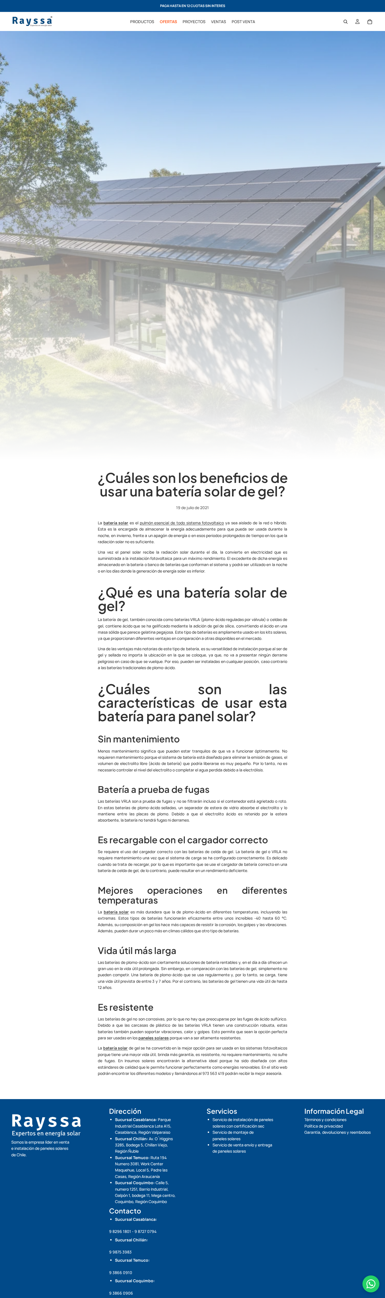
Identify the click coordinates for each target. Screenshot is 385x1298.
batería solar (225, 592)
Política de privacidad (323, 1126)
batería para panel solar (173, 715)
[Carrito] (370, 21)
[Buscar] (345, 21)
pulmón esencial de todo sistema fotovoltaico (182, 522)
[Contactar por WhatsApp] (370, 1283)
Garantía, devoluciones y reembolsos (337, 1132)
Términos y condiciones (325, 1119)
